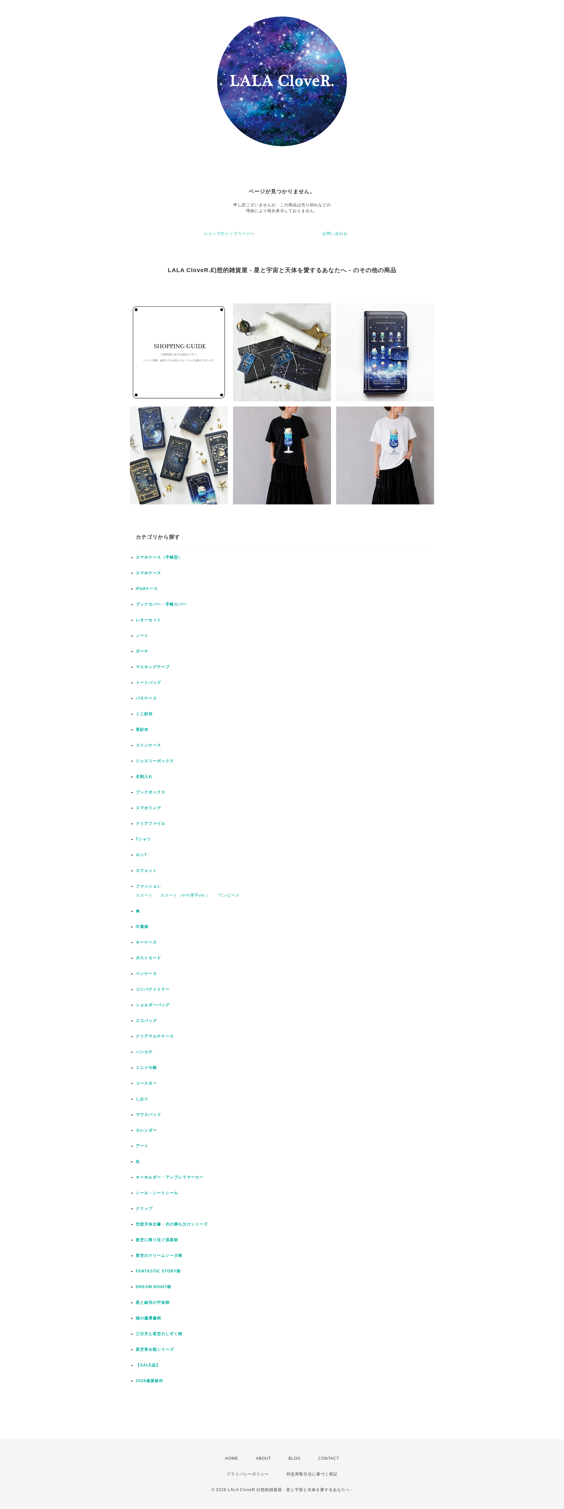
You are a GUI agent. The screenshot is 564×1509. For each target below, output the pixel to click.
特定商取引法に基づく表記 (312, 1474)
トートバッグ (148, 682)
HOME (231, 1458)
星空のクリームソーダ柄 (159, 1255)
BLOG (295, 1458)
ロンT (141, 855)
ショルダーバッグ (153, 1005)
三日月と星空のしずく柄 (159, 1334)
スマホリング (148, 808)
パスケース (146, 698)
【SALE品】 (148, 1365)
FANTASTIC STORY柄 (158, 1271)
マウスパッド (148, 1114)
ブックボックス (150, 792)
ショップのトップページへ (229, 233)
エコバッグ (146, 1020)
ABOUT (263, 1458)
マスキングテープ (153, 667)
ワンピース (229, 895)
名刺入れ (144, 776)
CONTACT (328, 1458)
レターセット (148, 620)
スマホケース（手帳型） (159, 557)
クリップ (144, 1208)
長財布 (142, 729)
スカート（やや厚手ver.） (186, 895)
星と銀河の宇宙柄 (153, 1302)
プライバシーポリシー (248, 1474)
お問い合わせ (335, 233)
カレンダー (146, 1130)
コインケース (148, 745)
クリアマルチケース (155, 1036)
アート (142, 1146)
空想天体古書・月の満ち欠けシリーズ (172, 1224)
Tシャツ (143, 839)
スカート (144, 895)
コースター (146, 1083)
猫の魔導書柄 (148, 1318)
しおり (142, 1099)
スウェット (146, 870)
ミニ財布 (144, 714)
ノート (142, 635)
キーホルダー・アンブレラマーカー (170, 1177)
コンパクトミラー (153, 989)
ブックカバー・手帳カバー (161, 604)
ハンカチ (144, 1052)
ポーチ (142, 651)
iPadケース (147, 588)
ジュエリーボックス (155, 761)
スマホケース (148, 573)
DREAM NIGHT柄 (153, 1287)
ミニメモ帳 (146, 1067)
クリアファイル (150, 823)
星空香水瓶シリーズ (155, 1349)
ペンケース (146, 973)
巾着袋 (142, 926)
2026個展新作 (149, 1380)
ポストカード (148, 958)
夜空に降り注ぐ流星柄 (157, 1240)
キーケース (146, 942)
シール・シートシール (157, 1193)
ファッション (148, 886)
